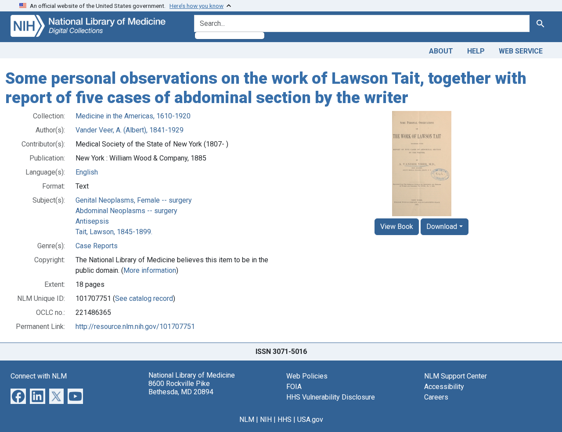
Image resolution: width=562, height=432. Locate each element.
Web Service (521, 51)
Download (441, 226)
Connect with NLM (39, 376)
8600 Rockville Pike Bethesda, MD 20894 (180, 387)
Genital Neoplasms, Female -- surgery (134, 200)
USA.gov (310, 419)
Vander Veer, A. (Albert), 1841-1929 (130, 130)
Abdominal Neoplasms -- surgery (126, 211)
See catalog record (144, 298)
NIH (266, 419)
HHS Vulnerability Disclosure (330, 397)
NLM (246, 419)
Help (476, 51)
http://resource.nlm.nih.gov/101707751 (135, 326)
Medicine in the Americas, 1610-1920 (133, 116)
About (441, 51)
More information (149, 270)
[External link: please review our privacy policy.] (18, 396)
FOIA (294, 386)
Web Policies (307, 376)
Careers (436, 397)
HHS (284, 419)
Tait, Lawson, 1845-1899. (114, 232)
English (87, 172)
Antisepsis (92, 221)
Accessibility (444, 386)
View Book (396, 226)
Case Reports (97, 246)
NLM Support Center (455, 376)
